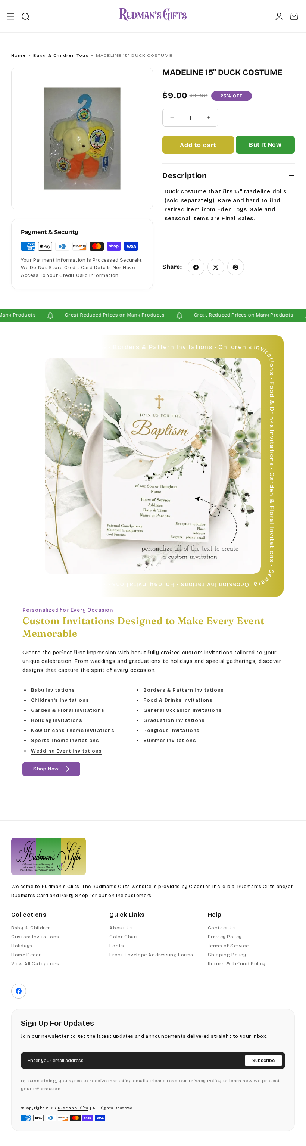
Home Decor (26, 955)
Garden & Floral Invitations (67, 711)
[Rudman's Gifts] (48, 856)
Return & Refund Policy (237, 964)
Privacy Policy (225, 937)
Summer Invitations (169, 741)
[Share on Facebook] (196, 267)
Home (18, 55)
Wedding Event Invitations (66, 751)
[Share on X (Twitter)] (215, 267)
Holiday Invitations (56, 721)
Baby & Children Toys (60, 55)
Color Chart (123, 937)
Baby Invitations (53, 690)
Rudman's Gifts (73, 1108)
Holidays (21, 946)
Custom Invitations (35, 937)
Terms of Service (228, 946)
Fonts (116, 946)
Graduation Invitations (173, 721)
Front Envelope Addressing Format (152, 955)
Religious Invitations (171, 731)
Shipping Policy (227, 955)
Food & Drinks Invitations (177, 700)
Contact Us (222, 928)
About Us (121, 928)
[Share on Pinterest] (235, 267)
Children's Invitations (60, 700)
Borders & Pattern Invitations (183, 690)
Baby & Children (31, 928)
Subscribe (263, 1060)
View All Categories (35, 964)
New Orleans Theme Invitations (72, 731)
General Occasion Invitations (182, 711)
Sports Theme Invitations (65, 741)
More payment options (265, 148)
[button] (10, 16)
